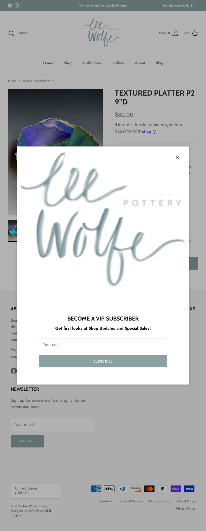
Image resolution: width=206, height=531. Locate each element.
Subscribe (102, 361)
